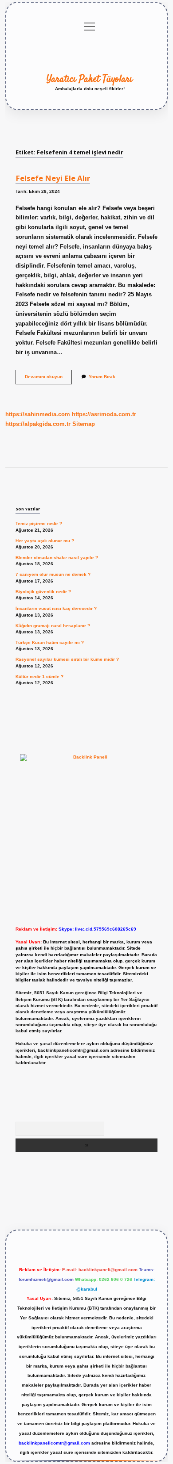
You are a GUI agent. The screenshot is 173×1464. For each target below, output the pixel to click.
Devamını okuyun (48, 379)
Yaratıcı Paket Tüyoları (90, 79)
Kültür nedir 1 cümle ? (39, 676)
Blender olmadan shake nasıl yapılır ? (57, 557)
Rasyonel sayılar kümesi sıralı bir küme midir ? (67, 659)
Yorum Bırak (102, 376)
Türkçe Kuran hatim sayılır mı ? (50, 642)
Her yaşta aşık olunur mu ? (45, 540)
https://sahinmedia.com (37, 414)
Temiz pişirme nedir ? (39, 523)
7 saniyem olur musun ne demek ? (53, 574)
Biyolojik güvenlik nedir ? (43, 591)
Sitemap (83, 424)
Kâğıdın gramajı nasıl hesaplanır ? (53, 625)
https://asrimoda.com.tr (104, 414)
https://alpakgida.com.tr (38, 424)
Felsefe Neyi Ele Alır (53, 178)
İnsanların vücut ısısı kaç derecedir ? (56, 608)
